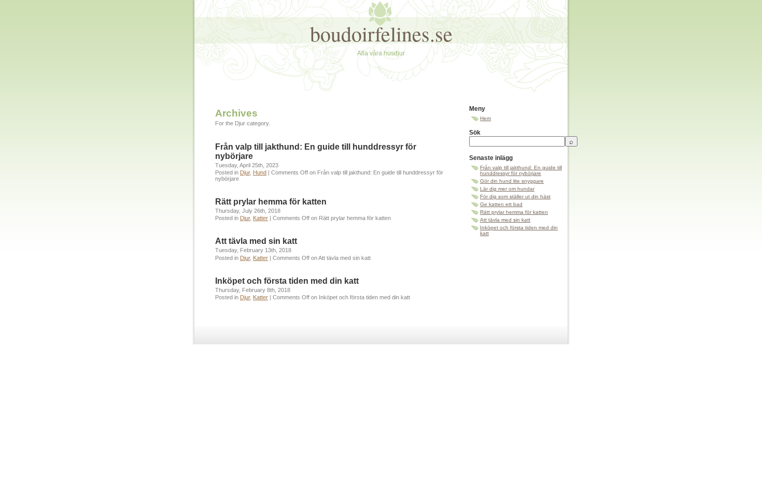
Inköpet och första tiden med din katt (287, 280)
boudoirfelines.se (381, 33)
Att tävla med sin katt (256, 241)
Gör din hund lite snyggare (512, 181)
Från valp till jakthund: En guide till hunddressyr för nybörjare (521, 170)
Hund (259, 172)
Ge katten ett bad (501, 204)
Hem (485, 118)
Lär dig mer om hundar (507, 189)
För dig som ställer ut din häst (515, 196)
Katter (260, 218)
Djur (245, 172)
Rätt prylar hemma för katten (271, 201)
